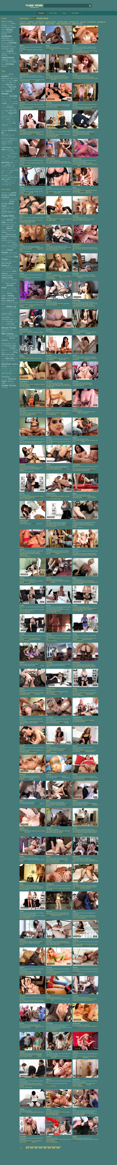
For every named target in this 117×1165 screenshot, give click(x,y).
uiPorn (14, 53)
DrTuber (4, 25)
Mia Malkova (6, 330)
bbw (10, 82)
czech (84, 219)
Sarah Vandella (10, 360)
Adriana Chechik (8, 196)
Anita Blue (9, 222)
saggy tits (51, 359)
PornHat (13, 42)
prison (34, 414)
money (25, 248)
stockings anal (39, 22)
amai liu (27, 752)
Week (45, 18)
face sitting (36, 887)
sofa (85, 582)
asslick (80, 469)
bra (64, 219)
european (8, 118)
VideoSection (7, 57)
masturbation (6, 147)
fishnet (92, 164)
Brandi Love (11, 234)
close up (3, 99)
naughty (8, 155)
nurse (94, 638)
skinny (8, 170)
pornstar (5, 162)
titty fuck (59, 1028)
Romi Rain (10, 354)
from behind (62, 77)
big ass (9, 84)
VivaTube (12, 60)
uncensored (11, 181)
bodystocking (56, 163)
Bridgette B (5, 236)
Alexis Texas (10, 206)
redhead (4, 166)
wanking (84, 639)
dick (15, 111)
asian (7, 78)
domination (4, 114)
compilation (4, 101)
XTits (3, 64)
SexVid (3, 51)
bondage (11, 94)
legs (15, 140)
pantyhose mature (77, 24)
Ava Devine (11, 232)
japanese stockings (25, 24)
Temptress (5, 377)
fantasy (3, 121)
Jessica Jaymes (6, 290)
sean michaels (33, 752)
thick (26, 278)
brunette (13, 96)
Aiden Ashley (13, 197)
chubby (14, 98)
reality (13, 165)
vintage (3, 183)
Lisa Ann (9, 322)
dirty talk (59, 748)
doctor (88, 803)
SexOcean (5, 49)
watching (89, 639)
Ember (16, 267)
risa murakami (54, 862)
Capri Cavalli (11, 242)
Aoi (15, 222)
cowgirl (4, 103)
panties (12, 158)
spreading (92, 582)
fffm (59, 1056)
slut (12, 170)
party (63, 804)
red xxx (59, 498)
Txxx (9, 53)
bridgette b (80, 1086)
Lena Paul (5, 318)
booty (3, 96)
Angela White (7, 216)
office (67, 1056)
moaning (3, 151)
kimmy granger (28, 1087)
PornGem (4, 43)
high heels (7, 133)
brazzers (35, 24)
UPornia (4, 55)
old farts (80, 220)
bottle (53, 999)
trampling (75, 135)
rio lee (26, 471)
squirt (9, 174)
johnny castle (88, 192)
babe (16, 81)
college (9, 99)
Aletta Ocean (13, 199)
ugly (64, 359)
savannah (53, 974)
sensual (15, 168)
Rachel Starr (5, 348)
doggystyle (12, 113)
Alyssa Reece (11, 210)
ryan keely (31, 471)
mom (13, 151)
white (2, 184)
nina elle (27, 889)
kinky (2, 140)
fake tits (13, 119)
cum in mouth (84, 248)
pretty (15, 162)
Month (39, 18)
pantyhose (31, 22)
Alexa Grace (5, 201)
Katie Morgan (9, 304)
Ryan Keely (4, 356)
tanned (61, 359)
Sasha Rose (4, 362)
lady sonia (27, 165)
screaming (9, 168)
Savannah (6, 364)
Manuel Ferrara (8, 327)
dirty (6, 113)
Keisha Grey (5, 308)
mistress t (53, 278)
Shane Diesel (11, 366)
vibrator (34, 639)
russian (3, 168)
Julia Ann (10, 300)
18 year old (4, 74)
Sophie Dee (4, 371)
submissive (88, 751)
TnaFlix (10, 51)
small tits (30, 108)
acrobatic (55, 971)
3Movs (3, 21)
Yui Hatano (4, 387)
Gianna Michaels (6, 271)
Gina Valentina (13, 273)
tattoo (16, 177)
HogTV (9, 32)
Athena (9, 228)
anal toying (51, 803)
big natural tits (5, 89)
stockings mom (74, 22)
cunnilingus (4, 109)
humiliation (93, 750)
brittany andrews (50, 24)
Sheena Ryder (13, 368)
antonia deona (55, 1114)
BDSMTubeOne (5, 23)
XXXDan (10, 64)
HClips (13, 27)
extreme (82, 332)
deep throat (9, 111)
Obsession (14, 342)
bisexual (81, 523)
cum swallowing (89, 831)
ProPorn (13, 47)
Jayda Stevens (9, 281)
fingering (4, 125)
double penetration (6, 115)
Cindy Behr (9, 257)
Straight (41, 13)
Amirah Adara (6, 212)
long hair (9, 144)
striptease (4, 177)
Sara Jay (9, 358)
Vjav (2, 62)
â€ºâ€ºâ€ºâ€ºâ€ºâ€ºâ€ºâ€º (43, 1147)
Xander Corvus (8, 385)
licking (9, 142)
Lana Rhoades (9, 315)
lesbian (4, 142)
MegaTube (5, 38)
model (9, 151)
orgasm (13, 157)
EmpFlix (10, 25)
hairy (15, 128)
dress (50, 134)
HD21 (3, 30)
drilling (61, 467)
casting (3, 98)
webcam (8, 183)
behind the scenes (80, 77)
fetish (14, 123)
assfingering (28, 441)
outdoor (7, 158)
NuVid (3, 40)
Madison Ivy (4, 325)
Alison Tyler (5, 208)
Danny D (5, 265)
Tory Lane (4, 379)
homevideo (5, 135)
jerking (67, 609)
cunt (10, 109)
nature (3, 155)
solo (11, 172)
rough (13, 166)
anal (3, 78)
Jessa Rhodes (11, 288)
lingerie (4, 144)
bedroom (78, 107)
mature (15, 147)
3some (11, 74)
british (7, 96)
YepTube (4, 66)
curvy (14, 109)
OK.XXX (10, 40)
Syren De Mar (6, 373)
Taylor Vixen (8, 375)
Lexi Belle (13, 317)
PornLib (9, 45)
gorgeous (51, 78)
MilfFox (12, 38)
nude (3, 157)
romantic (30, 722)
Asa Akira (9, 226)
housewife (41, 609)
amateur (5, 76)
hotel (55, 78)
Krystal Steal (6, 314)
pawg (86, 860)
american (12, 76)
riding (9, 166)
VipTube (4, 60)
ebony (10, 116)
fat (7, 121)
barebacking (5, 82)
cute (2, 111)
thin (37, 1027)
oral (9, 157)
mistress (93, 276)
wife (6, 184)
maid (36, 358)
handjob (4, 130)
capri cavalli (54, 250)
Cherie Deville (7, 251)
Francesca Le (12, 269)
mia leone (53, 137)
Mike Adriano (7, 333)
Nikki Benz (12, 340)
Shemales (75, 13)
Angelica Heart (5, 218)
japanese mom (66, 24)
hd (2, 133)
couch (65, 247)
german (10, 127)
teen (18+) (5, 179)
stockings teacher (50, 22)
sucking (10, 177)
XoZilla (13, 62)
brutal (81, 190)
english (15, 116)
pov (11, 162)
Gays (64, 13)
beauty (3, 84)
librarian (41, 1000)
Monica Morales (12, 336)
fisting (96, 248)
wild (10, 184)
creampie (15, 103)
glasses (32, 384)
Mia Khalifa (5, 330)
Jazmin (3, 285)
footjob (58, 24)
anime (77, 750)
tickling (57, 553)
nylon (49, 304)
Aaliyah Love (5, 193)
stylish (86, 359)
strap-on (11, 175)
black (3, 91)
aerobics (51, 161)
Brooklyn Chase (6, 240)
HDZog (3, 32)
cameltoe (86, 859)
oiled (95, 164)
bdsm (14, 82)
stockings (4, 175)
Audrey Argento (6, 230)
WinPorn (8, 62)
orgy (2, 158)
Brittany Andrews (12, 238)
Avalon (3, 234)
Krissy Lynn (13, 312)
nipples (13, 155)
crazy (9, 103)
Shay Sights (4, 368)
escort (31, 887)
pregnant (22, 778)
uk (32, 192)
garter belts (78, 581)
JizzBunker (6, 36)
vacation (89, 1084)
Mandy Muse (13, 325)
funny (10, 125)
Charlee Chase (5, 248)
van (68, 469)
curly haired (38, 1083)
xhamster (83, 22)
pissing (16, 160)
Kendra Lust (4, 310)
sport (55, 414)
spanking (4, 174)
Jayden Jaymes (10, 283)
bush (80, 496)
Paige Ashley (6, 344)
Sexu (12, 49)
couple (15, 101)
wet (13, 183)
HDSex (9, 29)
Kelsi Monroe (13, 308)
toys (5, 181)
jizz (17, 138)
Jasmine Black (5, 280)
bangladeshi (52, 413)
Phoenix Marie (10, 346)
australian (84, 163)
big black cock (79, 553)
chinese (36, 1112)
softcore (6, 172)
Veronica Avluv (10, 383)
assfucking (9, 80)
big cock (12, 87)
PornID (3, 45)
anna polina (28, 415)
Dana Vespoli (12, 261)
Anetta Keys (9, 213)
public (3, 165)
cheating (8, 98)
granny (79, 721)
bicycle (50, 1112)
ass (11, 78)
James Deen (7, 278)
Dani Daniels (6, 263)
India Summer (7, 275)
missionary (9, 150)
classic (53, 777)
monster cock (5, 153)
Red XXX (9, 350)
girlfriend (3, 128)
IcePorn (4, 34)
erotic (3, 118)
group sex (10, 128)
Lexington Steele (7, 319)
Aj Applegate (5, 199)
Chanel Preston (12, 246)
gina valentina (54, 1142)
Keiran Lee (11, 306)
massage (4, 145)
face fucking (65, 385)
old (6, 157)
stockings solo (91, 22)
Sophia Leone (13, 370)
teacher (41, 24)
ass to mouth (79, 163)
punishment (91, 860)
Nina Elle (7, 342)
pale (47, 359)
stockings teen (101, 22)
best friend (82, 999)
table (90, 191)
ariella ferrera (81, 192)
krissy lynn (27, 251)
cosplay (29, 523)
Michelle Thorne (12, 331)
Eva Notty (4, 269)
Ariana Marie (5, 224)
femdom (8, 123)
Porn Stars (53, 13)
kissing (7, 140)
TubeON (4, 53)
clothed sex (61, 247)
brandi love (54, 1030)
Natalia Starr (5, 338)
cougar (11, 101)
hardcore (12, 130)
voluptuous (85, 1057)
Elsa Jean (9, 267)
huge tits (12, 135)
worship (94, 497)
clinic (84, 803)
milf (3, 149)
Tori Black (13, 377)
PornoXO (5, 47)
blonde (9, 91)
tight (12, 179)
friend (38, 693)
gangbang (4, 127)
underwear (95, 804)
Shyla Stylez (4, 370)
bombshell (60, 219)
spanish (48, 553)
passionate (4, 160)
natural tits (13, 153)
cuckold (3, 105)
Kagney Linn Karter (7, 302)
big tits (12, 89)
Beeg (13, 23)
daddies (32, 247)
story (87, 191)
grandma (32, 496)
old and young (89, 78)
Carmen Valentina (6, 244)
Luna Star (10, 324)
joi (39, 915)
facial (8, 119)
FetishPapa (5, 27)
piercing (10, 160)
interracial (4, 138)
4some (50, 358)
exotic (58, 859)
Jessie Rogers (9, 291)
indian (9, 136)
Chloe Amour (13, 252)
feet (10, 121)
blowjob (5, 93)
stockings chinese (62, 22)
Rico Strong (9, 352)
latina (12, 140)
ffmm (62, 358)
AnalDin (10, 21)
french (81, 1026)
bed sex (38, 441)
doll (79, 306)
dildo (2, 113)
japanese (12, 138)
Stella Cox (12, 371)
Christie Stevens (6, 254)
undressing (40, 248)
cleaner (91, 523)
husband (3, 136)
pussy (8, 165)
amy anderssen (82, 918)
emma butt (27, 222)
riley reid (53, 1086)
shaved (3, 170)
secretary (56, 135)
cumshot (9, 107)
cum (7, 105)
